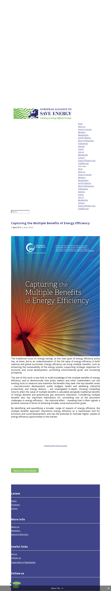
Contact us (16, 557)
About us (81, 126)
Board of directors (19, 534)
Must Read (28, 227)
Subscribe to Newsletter (23, 562)
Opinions (81, 146)
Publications (83, 143)
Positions (15, 504)
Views (14, 501)
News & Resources (86, 140)
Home (80, 123)
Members (82, 132)
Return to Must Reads (24, 470)
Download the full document (55, 445)
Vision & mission (85, 129)
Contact (81, 157)
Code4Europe (83, 163)
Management (83, 135)
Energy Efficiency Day (86, 160)
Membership (83, 154)
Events (81, 149)
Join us (81, 152)
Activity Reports (84, 137)
